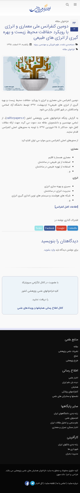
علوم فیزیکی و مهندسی (49, 45)
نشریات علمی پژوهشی (68, 351)
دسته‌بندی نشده (67, 45)
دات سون (61, 474)
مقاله (76, 347)
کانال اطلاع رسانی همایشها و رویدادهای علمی (40, 308)
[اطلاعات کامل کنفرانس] (66, 207)
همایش (74, 387)
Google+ (61, 228)
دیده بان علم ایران (70, 382)
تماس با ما (61, 483)
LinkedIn (73, 228)
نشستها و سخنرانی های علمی (65, 396)
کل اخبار (39, 483)
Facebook (49, 228)
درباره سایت (72, 483)
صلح (76, 356)
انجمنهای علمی (71, 418)
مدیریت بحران (72, 454)
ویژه (36, 45)
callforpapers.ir (15, 118)
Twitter (39, 228)
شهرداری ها (73, 449)
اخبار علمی (73, 378)
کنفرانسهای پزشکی (70, 392)
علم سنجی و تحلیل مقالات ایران (64, 423)
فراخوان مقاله (69, 49)
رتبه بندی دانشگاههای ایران (66, 413)
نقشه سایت (49, 483)
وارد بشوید (49, 250)
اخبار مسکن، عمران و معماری (65, 427)
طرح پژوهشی (72, 361)
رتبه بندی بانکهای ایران (68, 444)
